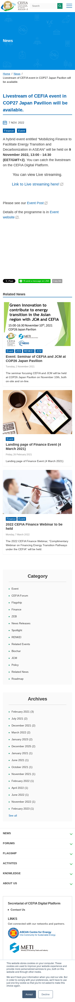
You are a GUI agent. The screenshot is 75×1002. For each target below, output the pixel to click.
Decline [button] (46, 994)
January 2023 (22, 739)
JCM (14, 657)
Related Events (21, 644)
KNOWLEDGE (12, 873)
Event (21, 130)
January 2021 (22, 753)
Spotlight (17, 630)
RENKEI (16, 637)
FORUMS (9, 843)
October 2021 (22, 767)
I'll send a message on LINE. (36, 281)
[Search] (59, 6)
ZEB (14, 616)
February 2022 (23, 780)
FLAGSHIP (10, 853)
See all (13, 815)
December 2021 (23, 725)
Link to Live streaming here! (35, 184)
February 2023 (23, 808)
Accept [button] (29, 994)
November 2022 (23, 801)
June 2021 (20, 760)
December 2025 (23, 746)
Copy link (57, 281)
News (17, 73)
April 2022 (20, 787)
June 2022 (20, 794)
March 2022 (21, 732)
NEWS (7, 833)
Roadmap (17, 678)
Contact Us (18, 909)
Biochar (16, 651)
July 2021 (20, 718)
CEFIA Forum (20, 595)
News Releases (21, 623)
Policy (15, 664)
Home (6, 73)
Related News (20, 671)
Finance (9, 130)
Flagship (17, 602)
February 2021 (23, 711)
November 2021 (23, 774)
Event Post (35, 203)
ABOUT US (10, 883)
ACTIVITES (10, 863)
